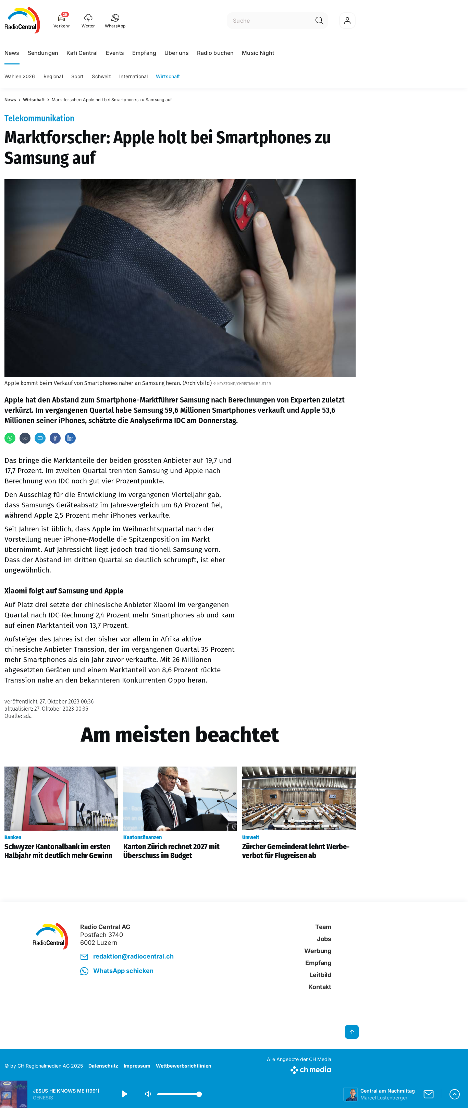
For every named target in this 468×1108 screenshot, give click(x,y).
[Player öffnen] (454, 1094)
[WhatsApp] (9, 438)
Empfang (144, 52)
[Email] (40, 438)
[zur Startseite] (22, 20)
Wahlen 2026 (19, 76)
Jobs (324, 938)
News (12, 52)
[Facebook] (55, 438)
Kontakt (319, 986)
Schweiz (101, 76)
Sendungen (43, 52)
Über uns (176, 52)
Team (323, 926)
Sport (77, 76)
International (133, 76)
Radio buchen (215, 52)
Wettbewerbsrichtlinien (183, 1066)
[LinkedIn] (70, 438)
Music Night (258, 52)
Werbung (317, 950)
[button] (115, 20)
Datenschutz (103, 1066)
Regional (53, 76)
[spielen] (124, 1094)
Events (115, 52)
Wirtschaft (168, 76)
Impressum (137, 1066)
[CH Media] (299, 1068)
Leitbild (320, 974)
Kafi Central (82, 52)
